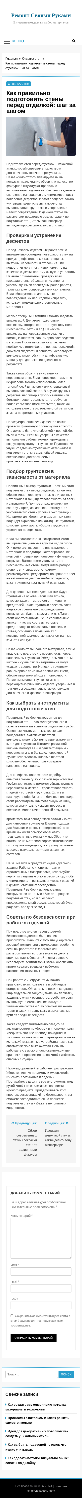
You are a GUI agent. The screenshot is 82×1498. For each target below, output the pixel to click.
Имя (15, 1265)
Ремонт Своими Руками (41, 14)
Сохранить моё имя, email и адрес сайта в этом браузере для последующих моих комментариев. (40, 1320)
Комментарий (22, 1216)
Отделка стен (18, 84)
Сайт (14, 1299)
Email (15, 1282)
